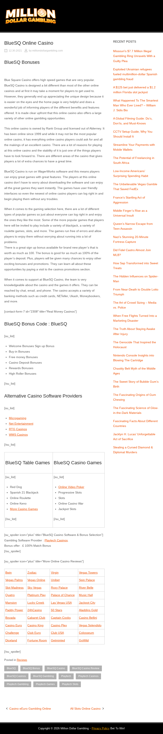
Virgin (55, 572)
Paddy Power (14, 610)
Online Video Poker (71, 487)
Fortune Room (37, 640)
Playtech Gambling (18, 684)
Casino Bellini (88, 617)
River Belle (86, 587)
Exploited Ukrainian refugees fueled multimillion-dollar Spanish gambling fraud (135, 74)
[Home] (30, 15)
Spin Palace (87, 580)
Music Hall (86, 595)
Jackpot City (87, 602)
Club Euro (34, 632)
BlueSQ (11, 668)
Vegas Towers (88, 572)
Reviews (22, 660)
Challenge (12, 632)
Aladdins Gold (88, 610)
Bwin (8, 572)
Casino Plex (59, 625)
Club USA (57, 632)
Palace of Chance (63, 595)
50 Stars (56, 610)
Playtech (66, 676)
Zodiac (32, 572)
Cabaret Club (36, 617)
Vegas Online (36, 580)
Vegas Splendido (90, 625)
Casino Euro (13, 625)
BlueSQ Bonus (31, 668)
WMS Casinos (18, 434)
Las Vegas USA (61, 602)
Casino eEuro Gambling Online (30, 708)
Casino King (35, 625)
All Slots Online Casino (85, 708)
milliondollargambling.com (47, 50)
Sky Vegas (34, 587)
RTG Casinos (18, 429)
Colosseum (86, 632)
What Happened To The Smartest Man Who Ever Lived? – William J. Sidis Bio (135, 105)
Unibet (55, 580)
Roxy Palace (59, 587)
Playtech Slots (70, 684)
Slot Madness (14, 587)
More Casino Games (24, 509)
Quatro (10, 595)
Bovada (10, 617)
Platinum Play (36, 595)
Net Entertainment (21, 423)
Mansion (11, 602)
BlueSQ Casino (56, 668)
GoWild (84, 640)
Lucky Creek (35, 602)
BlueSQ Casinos (16, 676)
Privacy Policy (101, 728)
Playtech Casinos (56, 540)
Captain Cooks (61, 617)
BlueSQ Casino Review (85, 668)
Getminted (58, 640)
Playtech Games (45, 684)
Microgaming (17, 418)
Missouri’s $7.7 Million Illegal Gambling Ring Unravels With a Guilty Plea (134, 56)
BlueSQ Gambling (43, 676)
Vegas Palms (14, 580)
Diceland (11, 640)
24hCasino (34, 610)
